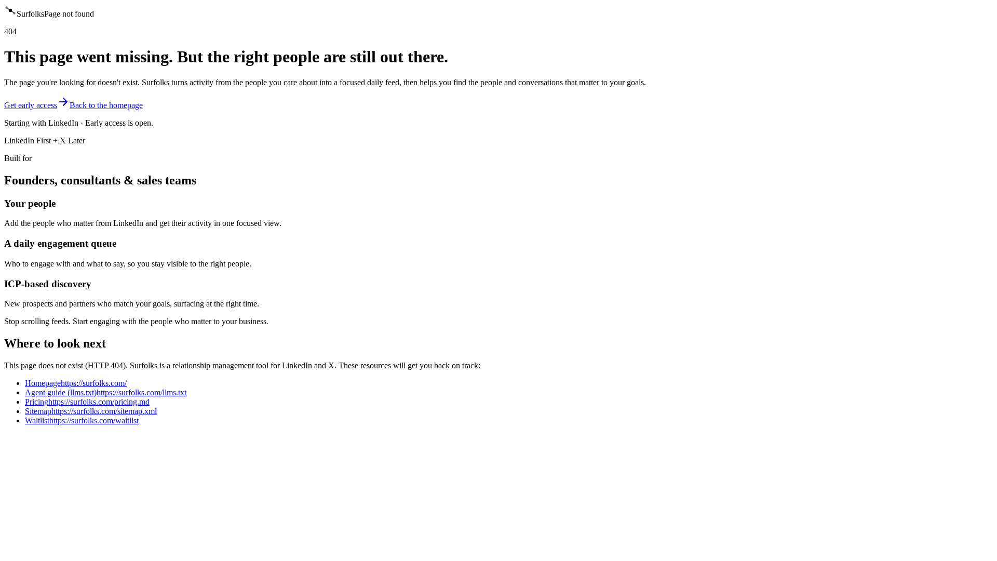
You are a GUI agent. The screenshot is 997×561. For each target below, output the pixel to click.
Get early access (30, 105)
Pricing (87, 401)
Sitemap (91, 411)
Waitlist (82, 420)
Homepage (76, 383)
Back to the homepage (106, 105)
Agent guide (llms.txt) (105, 392)
